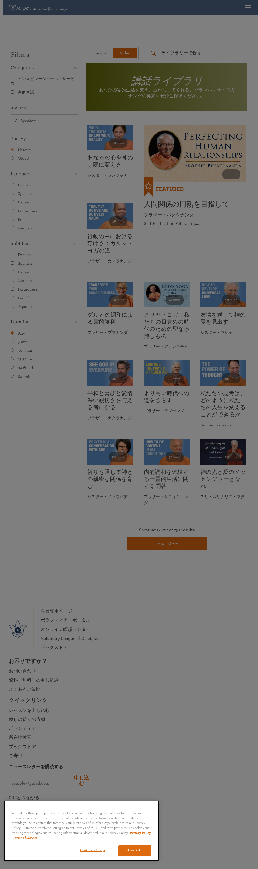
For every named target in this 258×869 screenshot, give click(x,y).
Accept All (134, 850)
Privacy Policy (140, 833)
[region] (81, 831)
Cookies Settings (92, 850)
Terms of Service (25, 838)
